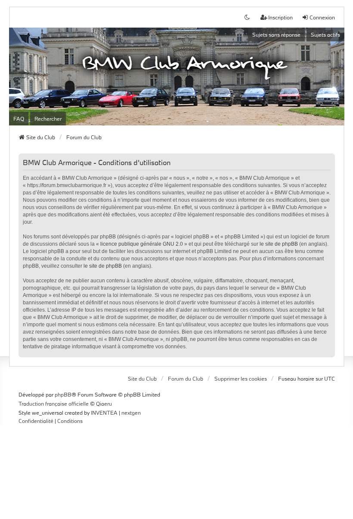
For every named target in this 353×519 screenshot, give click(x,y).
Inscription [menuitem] (280, 17)
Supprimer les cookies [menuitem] (240, 378)
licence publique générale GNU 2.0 (141, 244)
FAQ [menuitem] (18, 118)
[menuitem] (36, 421)
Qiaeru (104, 403)
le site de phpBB (279, 244)
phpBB (63, 394)
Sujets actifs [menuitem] (325, 34)
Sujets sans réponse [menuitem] (276, 34)
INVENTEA (104, 412)
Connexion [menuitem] (322, 17)
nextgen (131, 412)
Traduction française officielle (54, 403)
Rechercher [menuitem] (48, 118)
